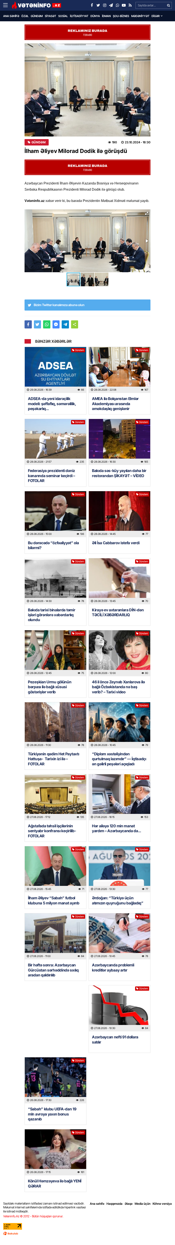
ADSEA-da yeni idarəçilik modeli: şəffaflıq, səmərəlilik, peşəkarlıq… (52, 403)
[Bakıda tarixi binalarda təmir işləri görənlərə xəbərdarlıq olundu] (55, 581)
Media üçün (142, 1203)
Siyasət (50, 16)
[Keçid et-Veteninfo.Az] (36, 5)
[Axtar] (168, 5)
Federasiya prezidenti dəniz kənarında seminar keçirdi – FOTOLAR (51, 475)
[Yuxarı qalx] (163, 1233)
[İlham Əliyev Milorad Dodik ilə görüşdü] (87, 90)
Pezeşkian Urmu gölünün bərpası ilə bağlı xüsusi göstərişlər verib (49, 687)
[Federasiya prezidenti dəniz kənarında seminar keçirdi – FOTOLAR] (55, 442)
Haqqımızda (114, 1203)
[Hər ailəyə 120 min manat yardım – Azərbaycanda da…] (119, 797)
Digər (156, 16)
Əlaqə (129, 1203)
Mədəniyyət (140, 16)
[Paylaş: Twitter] (37, 324)
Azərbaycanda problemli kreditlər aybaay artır (113, 967)
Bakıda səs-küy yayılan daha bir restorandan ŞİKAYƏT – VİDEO (119, 473)
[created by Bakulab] (87, 1233)
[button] (146, 213)
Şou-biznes (121, 16)
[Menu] (7, 5)
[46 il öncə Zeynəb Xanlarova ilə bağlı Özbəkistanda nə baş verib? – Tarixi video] (119, 653)
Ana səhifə (11, 16)
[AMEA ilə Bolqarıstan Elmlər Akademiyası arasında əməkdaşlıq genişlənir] (119, 370)
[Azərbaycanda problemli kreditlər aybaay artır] (119, 936)
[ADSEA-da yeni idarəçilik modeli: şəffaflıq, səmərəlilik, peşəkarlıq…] (55, 370)
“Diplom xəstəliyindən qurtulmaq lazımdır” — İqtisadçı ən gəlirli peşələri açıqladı (119, 759)
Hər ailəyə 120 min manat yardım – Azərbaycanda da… (116, 828)
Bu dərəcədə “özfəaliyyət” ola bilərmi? (53, 545)
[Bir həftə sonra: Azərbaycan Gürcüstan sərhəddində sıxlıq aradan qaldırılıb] (55, 936)
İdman (106, 16)
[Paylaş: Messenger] (56, 324)
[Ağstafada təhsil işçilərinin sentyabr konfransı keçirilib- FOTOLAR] (55, 797)
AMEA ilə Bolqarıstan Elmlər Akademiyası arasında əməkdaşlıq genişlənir (115, 403)
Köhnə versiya (162, 1203)
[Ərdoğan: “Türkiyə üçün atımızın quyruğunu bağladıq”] (119, 869)
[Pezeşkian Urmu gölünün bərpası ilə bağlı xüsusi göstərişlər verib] (55, 653)
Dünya (95, 16)
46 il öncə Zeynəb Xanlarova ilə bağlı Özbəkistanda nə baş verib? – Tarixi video (118, 687)
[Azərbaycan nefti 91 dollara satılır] (119, 1008)
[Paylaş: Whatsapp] (46, 324)
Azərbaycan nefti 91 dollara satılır (115, 1039)
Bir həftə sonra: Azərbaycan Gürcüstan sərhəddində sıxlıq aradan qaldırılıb (53, 970)
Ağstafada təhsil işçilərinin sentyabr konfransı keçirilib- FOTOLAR (52, 831)
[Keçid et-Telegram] (111, 5)
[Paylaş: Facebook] (28, 324)
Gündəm (37, 16)
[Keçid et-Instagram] (104, 5)
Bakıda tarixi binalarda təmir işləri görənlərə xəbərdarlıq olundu (51, 615)
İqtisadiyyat (79, 16)
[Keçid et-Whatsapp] (117, 5)
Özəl (25, 16)
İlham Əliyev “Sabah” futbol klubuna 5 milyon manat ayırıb (53, 900)
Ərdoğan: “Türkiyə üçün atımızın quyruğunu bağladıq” (117, 900)
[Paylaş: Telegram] (65, 324)
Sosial (63, 16)
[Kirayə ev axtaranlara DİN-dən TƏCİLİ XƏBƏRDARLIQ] (119, 581)
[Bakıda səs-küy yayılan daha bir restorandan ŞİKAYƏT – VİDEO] (119, 442)
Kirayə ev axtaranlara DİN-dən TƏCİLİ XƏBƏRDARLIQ (118, 612)
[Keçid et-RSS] (130, 5)
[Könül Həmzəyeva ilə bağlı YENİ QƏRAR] (55, 1152)
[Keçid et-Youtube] (124, 5)
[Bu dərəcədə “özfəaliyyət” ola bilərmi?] (55, 514)
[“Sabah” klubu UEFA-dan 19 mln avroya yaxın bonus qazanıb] (55, 1080)
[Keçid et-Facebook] (92, 5)
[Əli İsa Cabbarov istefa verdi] (119, 514)
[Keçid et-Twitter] (98, 5)
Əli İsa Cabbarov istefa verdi (115, 543)
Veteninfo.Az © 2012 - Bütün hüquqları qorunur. (33, 1216)
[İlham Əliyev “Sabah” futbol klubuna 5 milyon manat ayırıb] (55, 869)
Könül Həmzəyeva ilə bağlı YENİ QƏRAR (54, 1183)
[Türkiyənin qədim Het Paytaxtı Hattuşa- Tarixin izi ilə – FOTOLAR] (55, 725)
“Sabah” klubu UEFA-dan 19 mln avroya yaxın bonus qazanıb (52, 1114)
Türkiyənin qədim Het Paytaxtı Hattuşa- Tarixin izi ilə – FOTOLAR (53, 759)
